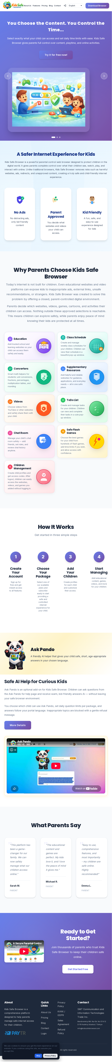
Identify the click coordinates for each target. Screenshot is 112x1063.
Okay (38, 1056)
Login (44, 1038)
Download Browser (97, 5)
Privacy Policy (61, 1009)
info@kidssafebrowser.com (88, 1033)
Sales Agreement (63, 1027)
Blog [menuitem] (51, 6)
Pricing (44, 1022)
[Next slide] (104, 78)
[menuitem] (65, 5)
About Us (46, 1016)
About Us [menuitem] (27, 6)
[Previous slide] (7, 78)
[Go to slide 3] (59, 141)
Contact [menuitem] (57, 6)
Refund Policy (61, 1036)
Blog (43, 1027)
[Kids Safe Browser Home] (13, 5)
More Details (18, 729)
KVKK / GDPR (61, 1017)
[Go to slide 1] (53, 141)
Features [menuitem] (36, 6)
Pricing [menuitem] (44, 6)
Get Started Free (78, 973)
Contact (45, 1032)
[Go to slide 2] (57, 141)
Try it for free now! (56, 54)
